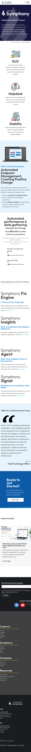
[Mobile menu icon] (28, 2)
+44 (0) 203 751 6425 (4, 725)
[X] (28, 605)
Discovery (2, 630)
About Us (2, 662)
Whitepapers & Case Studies (7, 676)
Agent (1, 650)
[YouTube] (22, 605)
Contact (2, 665)
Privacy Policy (21, 745)
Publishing (2, 636)
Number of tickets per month (15, 250)
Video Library (3, 680)
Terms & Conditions (12, 745)
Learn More (25, 335)
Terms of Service (11, 592)
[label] (16, 605)
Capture (5, 626)
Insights (2, 647)
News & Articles (3, 674)
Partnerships (3, 664)
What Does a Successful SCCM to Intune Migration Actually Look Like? (14, 545)
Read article (5, 561)
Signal (1, 652)
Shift (1, 638)
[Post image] (15, 532)
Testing (1, 634)
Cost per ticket (12, 260)
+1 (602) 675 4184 (4, 712)
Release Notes (3, 678)
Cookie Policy (3, 745)
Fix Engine (2, 648)
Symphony (6, 642)
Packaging (2, 632)
